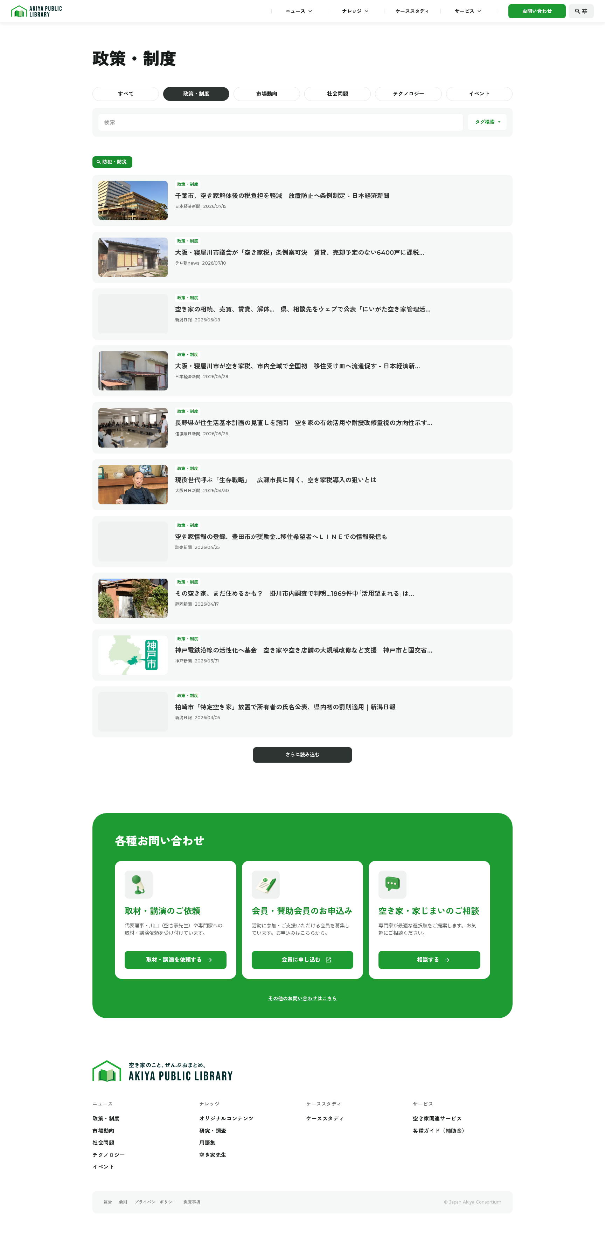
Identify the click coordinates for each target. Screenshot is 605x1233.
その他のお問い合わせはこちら (302, 998)
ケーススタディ (412, 11)
